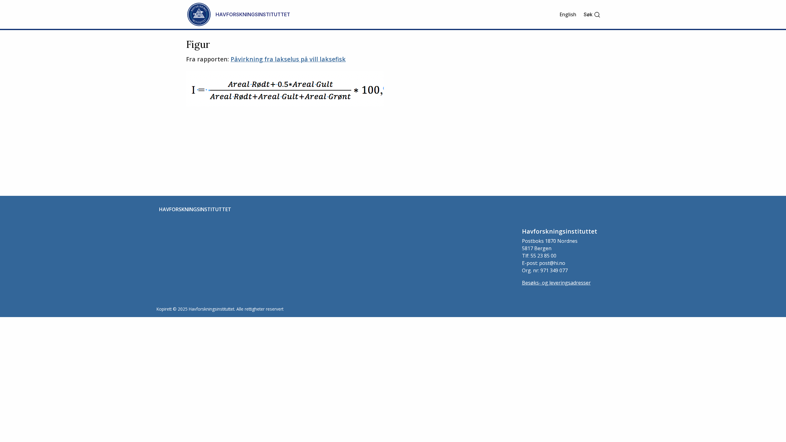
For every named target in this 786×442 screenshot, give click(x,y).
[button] (592, 14)
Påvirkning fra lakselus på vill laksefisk (288, 59)
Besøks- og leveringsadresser (556, 282)
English (567, 14)
